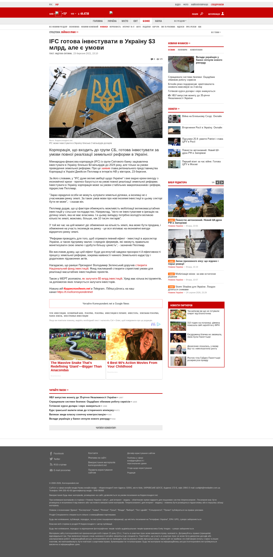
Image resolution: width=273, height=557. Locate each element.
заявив (105, 168)
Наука (158, 21)
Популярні (182, 49)
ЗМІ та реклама (168, 26)
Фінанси (104, 26)
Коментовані (196, 49)
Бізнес (146, 21)
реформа (89, 313)
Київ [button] (51, 13)
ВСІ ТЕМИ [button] (215, 32)
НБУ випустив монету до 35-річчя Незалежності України (86, 397)
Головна (98, 21)
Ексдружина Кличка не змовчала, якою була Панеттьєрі (204, 335)
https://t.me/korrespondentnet (75, 291)
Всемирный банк (75, 313)
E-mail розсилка (62, 470)
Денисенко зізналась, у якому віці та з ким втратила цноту (202, 347)
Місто (125, 21)
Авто (138, 26)
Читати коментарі (106, 427)
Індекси (180, 26)
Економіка (74, 26)
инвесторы (133, 313)
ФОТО (185, 4)
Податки (147, 26)
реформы (99, 313)
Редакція (131, 473)
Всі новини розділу (58, 26)
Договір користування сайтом (141, 453)
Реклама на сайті (97, 458)
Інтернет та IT (128, 26)
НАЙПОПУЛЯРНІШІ (199, 4)
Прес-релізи (191, 26)
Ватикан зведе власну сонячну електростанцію (80, 414)
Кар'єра (155, 26)
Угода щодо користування (139, 468)
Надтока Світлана (63, 53)
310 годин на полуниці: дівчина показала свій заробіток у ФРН (203, 324)
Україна (112, 21)
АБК (199, 26)
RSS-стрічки (60, 464)
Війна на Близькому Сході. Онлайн (202, 116)
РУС (51, 4)
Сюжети (172, 109)
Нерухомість (115, 26)
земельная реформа (149, 313)
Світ (135, 21)
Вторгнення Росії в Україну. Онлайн (202, 127)
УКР (57, 4)
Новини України (175, 226)
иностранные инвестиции (76, 315)
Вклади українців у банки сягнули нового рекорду (82, 418)
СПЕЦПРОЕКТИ (217, 4)
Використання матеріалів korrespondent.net (101, 464)
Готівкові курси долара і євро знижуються (78, 406)
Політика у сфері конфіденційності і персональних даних (137, 461)
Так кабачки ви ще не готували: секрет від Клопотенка (203, 312)
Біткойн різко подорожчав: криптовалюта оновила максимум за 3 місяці (191, 85)
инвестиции (60, 313)
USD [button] (73, 13)
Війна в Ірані (68, 32)
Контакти (93, 453)
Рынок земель (55, 315)
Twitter (57, 459)
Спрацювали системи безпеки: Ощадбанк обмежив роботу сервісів (93, 401)
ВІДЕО (178, 4)
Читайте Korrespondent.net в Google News (106, 303)
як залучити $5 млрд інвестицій (102, 278)
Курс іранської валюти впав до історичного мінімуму (84, 410)
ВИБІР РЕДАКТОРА (177, 182)
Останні (171, 49)
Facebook (59, 453)
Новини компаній (89, 26)
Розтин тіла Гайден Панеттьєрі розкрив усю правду (203, 359)
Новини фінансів (178, 43)
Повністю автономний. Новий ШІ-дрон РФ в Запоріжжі (200, 151)
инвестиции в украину (115, 313)
